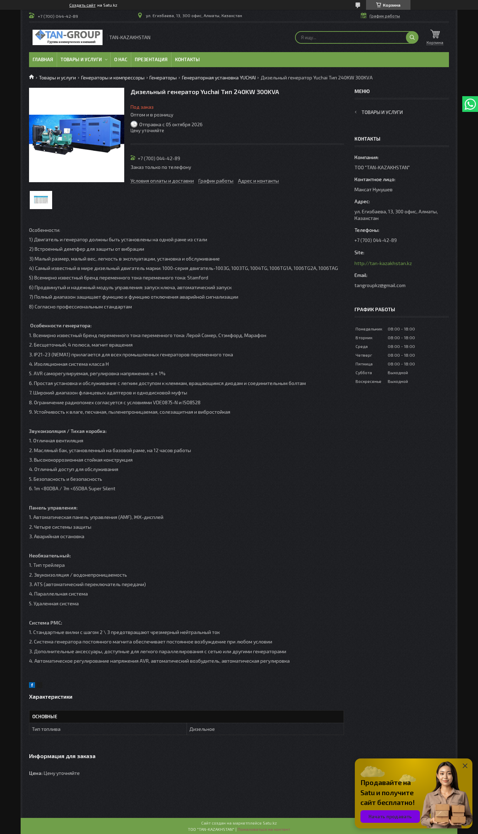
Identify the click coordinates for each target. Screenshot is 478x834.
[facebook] (32, 686)
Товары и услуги (81, 59)
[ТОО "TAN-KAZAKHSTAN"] (68, 37)
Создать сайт (82, 4)
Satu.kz (270, 822)
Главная (43, 59)
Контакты (187, 59)
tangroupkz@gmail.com (380, 285)
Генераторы (163, 77)
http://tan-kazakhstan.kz (383, 263)
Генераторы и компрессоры (113, 77)
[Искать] (412, 37)
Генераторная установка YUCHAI (219, 77)
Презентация (151, 59)
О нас (120, 59)
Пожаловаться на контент (264, 829)
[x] (39, 686)
